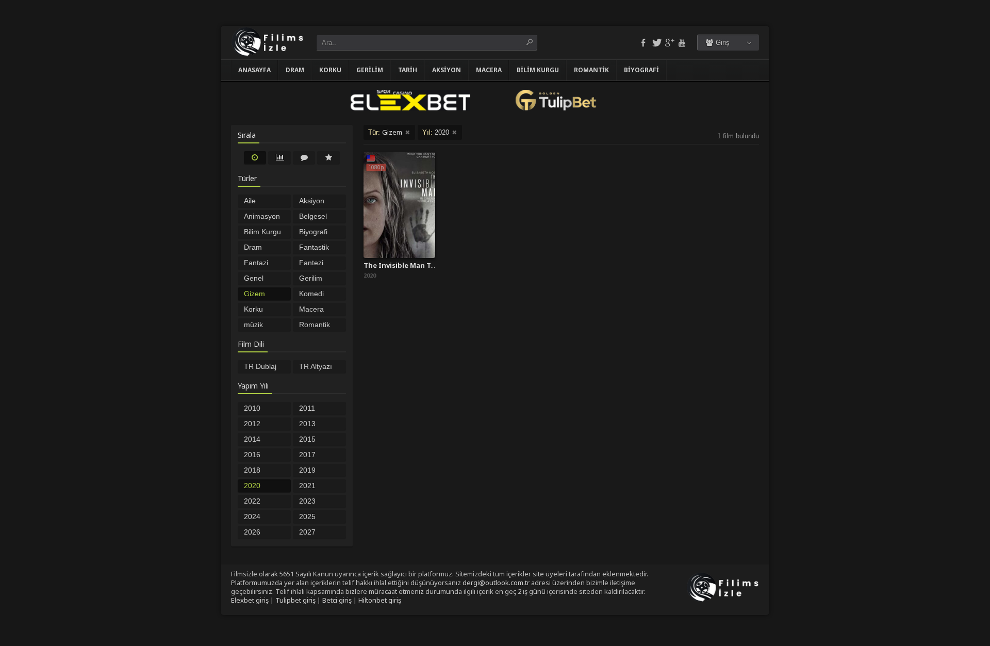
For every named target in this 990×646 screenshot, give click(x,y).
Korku (330, 70)
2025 (307, 516)
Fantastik (314, 247)
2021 (307, 485)
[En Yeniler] (255, 157)
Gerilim (369, 70)
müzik (253, 324)
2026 (252, 532)
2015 (307, 439)
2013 (307, 423)
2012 (252, 423)
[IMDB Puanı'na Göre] (328, 157)
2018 (252, 470)
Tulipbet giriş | (298, 600)
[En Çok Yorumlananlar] (304, 157)
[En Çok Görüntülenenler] (279, 157)
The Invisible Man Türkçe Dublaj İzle (426, 265)
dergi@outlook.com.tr (496, 582)
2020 (252, 485)
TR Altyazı (315, 366)
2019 (307, 470)
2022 (252, 501)
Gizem (254, 293)
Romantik (591, 70)
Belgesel (313, 216)
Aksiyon (446, 70)
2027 (307, 532)
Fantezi (311, 263)
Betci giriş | (340, 600)
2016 (252, 454)
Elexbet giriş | (253, 600)
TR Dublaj (260, 366)
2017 (307, 454)
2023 (307, 501)
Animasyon (262, 216)
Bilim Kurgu (538, 70)
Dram (295, 70)
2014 (252, 439)
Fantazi (256, 263)
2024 (252, 516)
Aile (250, 201)
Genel (253, 278)
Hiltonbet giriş (379, 600)
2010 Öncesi (255, 409)
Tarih (407, 70)
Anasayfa (254, 70)
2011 (307, 408)
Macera (489, 70)
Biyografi (641, 70)
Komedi (311, 293)
